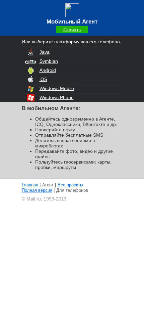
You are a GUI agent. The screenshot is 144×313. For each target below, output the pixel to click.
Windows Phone (57, 97)
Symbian (49, 61)
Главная (30, 184)
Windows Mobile (57, 88)
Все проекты (70, 184)
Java (45, 52)
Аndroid (48, 70)
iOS (43, 79)
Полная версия (37, 190)
